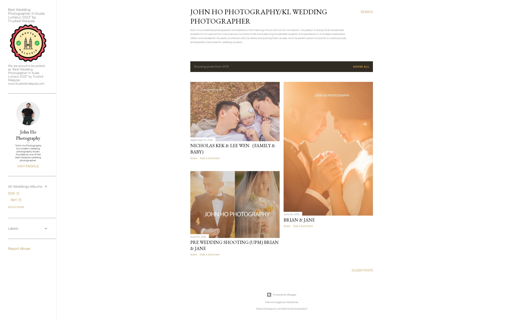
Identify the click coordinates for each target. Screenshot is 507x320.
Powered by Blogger (284, 294)
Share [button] (193, 158)
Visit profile (28, 166)
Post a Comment (210, 158)
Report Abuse (19, 249)
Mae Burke (292, 302)
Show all (361, 66)
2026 (13, 193)
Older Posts (362, 270)
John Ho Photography (28, 135)
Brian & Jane (299, 220)
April (15, 200)
